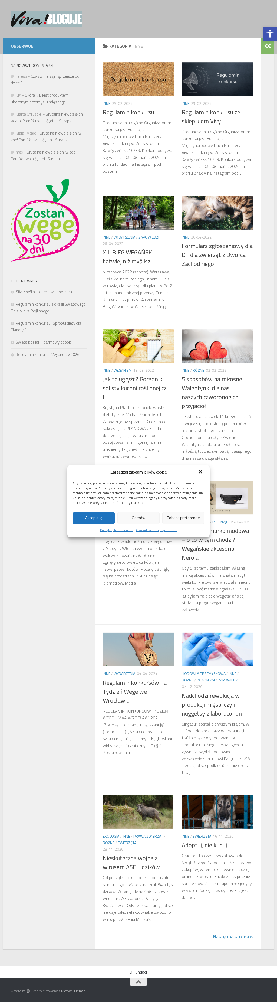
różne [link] (198, 370)
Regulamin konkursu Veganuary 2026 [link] (47, 354)
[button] (201, 472)
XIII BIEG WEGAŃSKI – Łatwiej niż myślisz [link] (131, 257)
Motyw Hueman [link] (73, 991)
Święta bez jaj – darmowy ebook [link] (43, 342)
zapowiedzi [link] (148, 237)
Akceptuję (94, 518)
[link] (270, 34)
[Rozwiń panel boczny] (267, 46)
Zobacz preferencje (183, 518)
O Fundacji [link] (138, 972)
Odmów (138, 518)
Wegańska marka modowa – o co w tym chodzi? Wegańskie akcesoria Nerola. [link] (215, 544)
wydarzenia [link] (124, 237)
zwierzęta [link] (127, 843)
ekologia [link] (111, 836)
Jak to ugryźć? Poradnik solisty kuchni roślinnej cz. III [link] (135, 388)
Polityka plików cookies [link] (116, 530)
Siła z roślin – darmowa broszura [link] (44, 292)
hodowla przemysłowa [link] (204, 673)
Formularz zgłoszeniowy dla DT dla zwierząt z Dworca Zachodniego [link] (217, 254)
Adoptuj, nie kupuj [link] (204, 845)
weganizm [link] (123, 370)
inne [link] (106, 103)
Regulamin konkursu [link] (128, 112)
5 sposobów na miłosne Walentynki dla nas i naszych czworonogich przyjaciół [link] (212, 392)
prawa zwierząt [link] (148, 836)
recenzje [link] (220, 522)
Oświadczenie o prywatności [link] (156, 530)
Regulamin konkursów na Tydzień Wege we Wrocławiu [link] (135, 691)
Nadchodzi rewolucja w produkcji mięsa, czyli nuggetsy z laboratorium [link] (213, 704)
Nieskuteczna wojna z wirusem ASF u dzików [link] (131, 862)
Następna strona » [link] (233, 936)
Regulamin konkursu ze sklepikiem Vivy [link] (211, 116)
